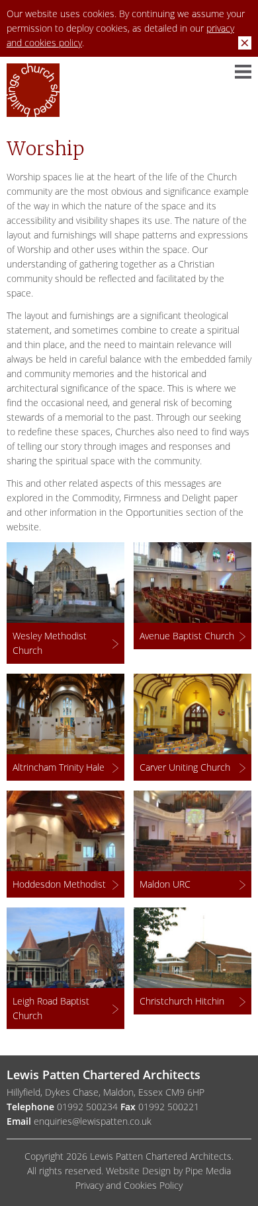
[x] (244, 43)
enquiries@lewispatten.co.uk (92, 1121)
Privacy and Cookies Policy (129, 1185)
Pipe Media (208, 1170)
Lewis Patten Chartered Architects (33, 95)
